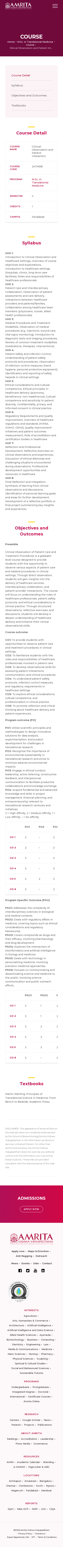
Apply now (18, 1251)
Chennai (10, 1485)
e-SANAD (19, 1466)
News (14, 1263)
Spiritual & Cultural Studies (30, 1363)
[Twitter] (28, 1270)
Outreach (41, 1256)
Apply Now (31, 1209)
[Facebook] (20, 1270)
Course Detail (20, 75)
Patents (16, 1424)
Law (46, 1344)
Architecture (16, 1325)
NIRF (35, 1509)
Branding (48, 1462)
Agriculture (30, 1315)
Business (32, 1339)
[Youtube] (35, 1270)
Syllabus (17, 85)
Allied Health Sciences (23, 1334)
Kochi (39, 1485)
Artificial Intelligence (39, 1325)
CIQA (52, 1509)
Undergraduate (20, 1387)
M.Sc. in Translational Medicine (35, 41)
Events (26, 1263)
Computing (47, 1339)
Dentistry (17, 1344)
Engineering (33, 1344)
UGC (43, 1509)
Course (30, 44)
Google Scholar (31, 1420)
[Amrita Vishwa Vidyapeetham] (18, 5)
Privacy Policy (25, 1533)
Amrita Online (32, 1401)
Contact (47, 1263)
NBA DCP (23, 1509)
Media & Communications (23, 1349)
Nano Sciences (16, 1353)
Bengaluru (46, 1481)
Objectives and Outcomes (29, 95)
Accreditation (29, 1438)
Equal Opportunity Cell (18, 1537)
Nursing (33, 1353)
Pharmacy (47, 1353)
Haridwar (46, 1490)
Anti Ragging (24, 1256)
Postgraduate (41, 1387)
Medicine (46, 1349)
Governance (40, 1443)
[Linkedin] (43, 1270)
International (17, 1396)
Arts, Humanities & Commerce (30, 1320)
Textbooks (18, 105)
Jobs (36, 1263)
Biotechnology (15, 1339)
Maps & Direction (38, 1251)
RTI (33, 1537)
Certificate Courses (39, 1396)
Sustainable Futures (31, 1373)
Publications (44, 1424)
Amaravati (30, 1481)
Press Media (23, 1443)
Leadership (47, 1438)
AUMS (10, 1462)
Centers (14, 1420)
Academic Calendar (28, 1462)
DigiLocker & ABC (39, 1466)
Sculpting (42, 1358)
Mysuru (50, 1485)
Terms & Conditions (47, 1537)
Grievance (40, 1533)
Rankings (12, 1438)
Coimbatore (26, 1485)
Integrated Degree (23, 1391)
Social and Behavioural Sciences (30, 1368)
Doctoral (43, 1391)
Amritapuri (15, 1481)
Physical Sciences (23, 1358)
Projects (29, 1424)
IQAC (11, 1509)
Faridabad (32, 1490)
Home (11, 41)
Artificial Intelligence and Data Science (30, 1330)
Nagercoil (17, 1490)
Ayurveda (45, 1334)
